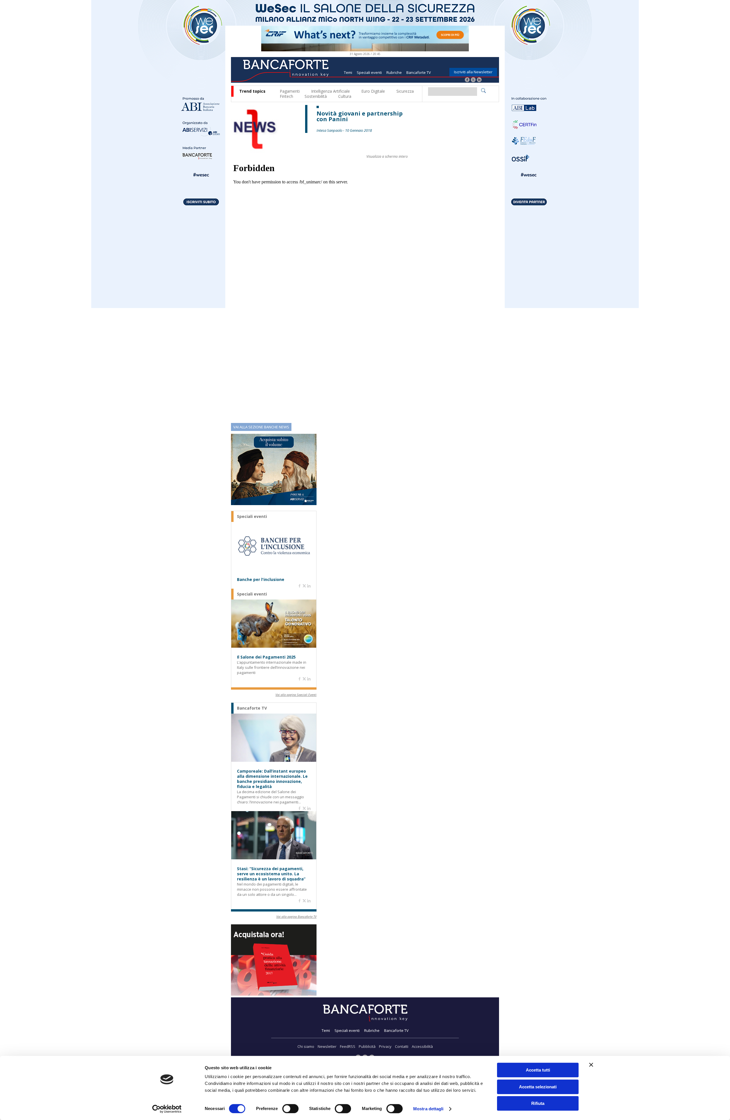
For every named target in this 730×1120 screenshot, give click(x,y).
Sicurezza (405, 91)
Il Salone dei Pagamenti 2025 (266, 657)
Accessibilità (422, 1046)
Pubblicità (367, 1046)
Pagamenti (290, 91)
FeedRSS (347, 1046)
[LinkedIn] (479, 80)
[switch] (290, 1108)
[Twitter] (473, 80)
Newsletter (327, 1046)
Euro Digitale (373, 91)
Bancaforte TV (418, 72)
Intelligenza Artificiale (330, 91)
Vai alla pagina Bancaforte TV (296, 916)
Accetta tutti (538, 1070)
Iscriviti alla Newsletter (473, 71)
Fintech (286, 96)
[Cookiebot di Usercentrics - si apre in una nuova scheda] (167, 1109)
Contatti (401, 1046)
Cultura (344, 96)
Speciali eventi (369, 72)
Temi (348, 72)
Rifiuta (537, 1103)
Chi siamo (305, 1046)
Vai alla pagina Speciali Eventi (296, 694)
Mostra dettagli (428, 1108)
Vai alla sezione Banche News (261, 427)
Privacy (385, 1046)
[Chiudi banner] (591, 1065)
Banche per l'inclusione (260, 579)
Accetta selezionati (538, 1086)
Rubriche (394, 72)
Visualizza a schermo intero (387, 156)
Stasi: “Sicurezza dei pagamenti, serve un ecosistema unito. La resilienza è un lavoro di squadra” (271, 874)
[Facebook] (467, 80)
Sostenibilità (316, 96)
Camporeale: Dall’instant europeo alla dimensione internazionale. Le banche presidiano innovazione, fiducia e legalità (272, 779)
